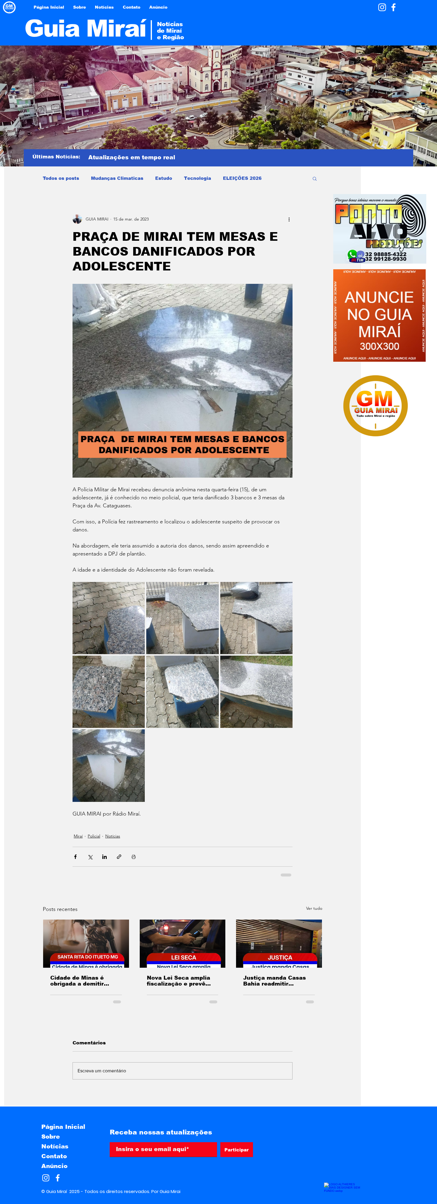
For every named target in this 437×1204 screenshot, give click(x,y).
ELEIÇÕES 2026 (242, 178)
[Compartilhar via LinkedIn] (104, 857)
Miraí (78, 836)
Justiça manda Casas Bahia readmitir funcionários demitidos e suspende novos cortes (276, 981)
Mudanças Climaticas (117, 178)
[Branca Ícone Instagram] (382, 7)
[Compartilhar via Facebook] (75, 857)
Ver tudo (314, 908)
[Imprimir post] (133, 857)
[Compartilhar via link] (119, 857)
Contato (54, 1156)
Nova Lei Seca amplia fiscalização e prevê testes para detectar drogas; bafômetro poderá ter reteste (178, 981)
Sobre (50, 1136)
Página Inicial (63, 1126)
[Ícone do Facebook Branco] (393, 7)
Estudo (163, 178)
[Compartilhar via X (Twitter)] (90, 857)
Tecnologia (197, 178)
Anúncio (54, 1166)
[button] (314, 178)
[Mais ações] (289, 219)
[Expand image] (109, 618)
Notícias (112, 836)
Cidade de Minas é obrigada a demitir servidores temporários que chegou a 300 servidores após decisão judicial (84, 981)
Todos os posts (61, 178)
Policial (94, 836)
